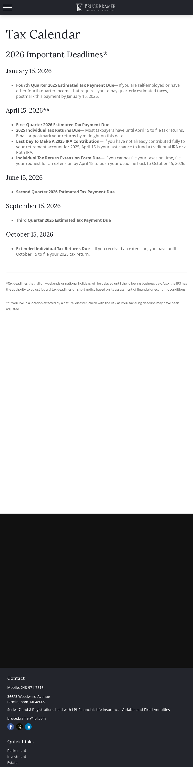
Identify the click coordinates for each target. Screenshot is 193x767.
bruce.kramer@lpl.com (26, 718)
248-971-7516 (32, 687)
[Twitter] (19, 726)
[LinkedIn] (28, 726)
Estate (12, 762)
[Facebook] (10, 726)
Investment (16, 756)
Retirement (16, 750)
